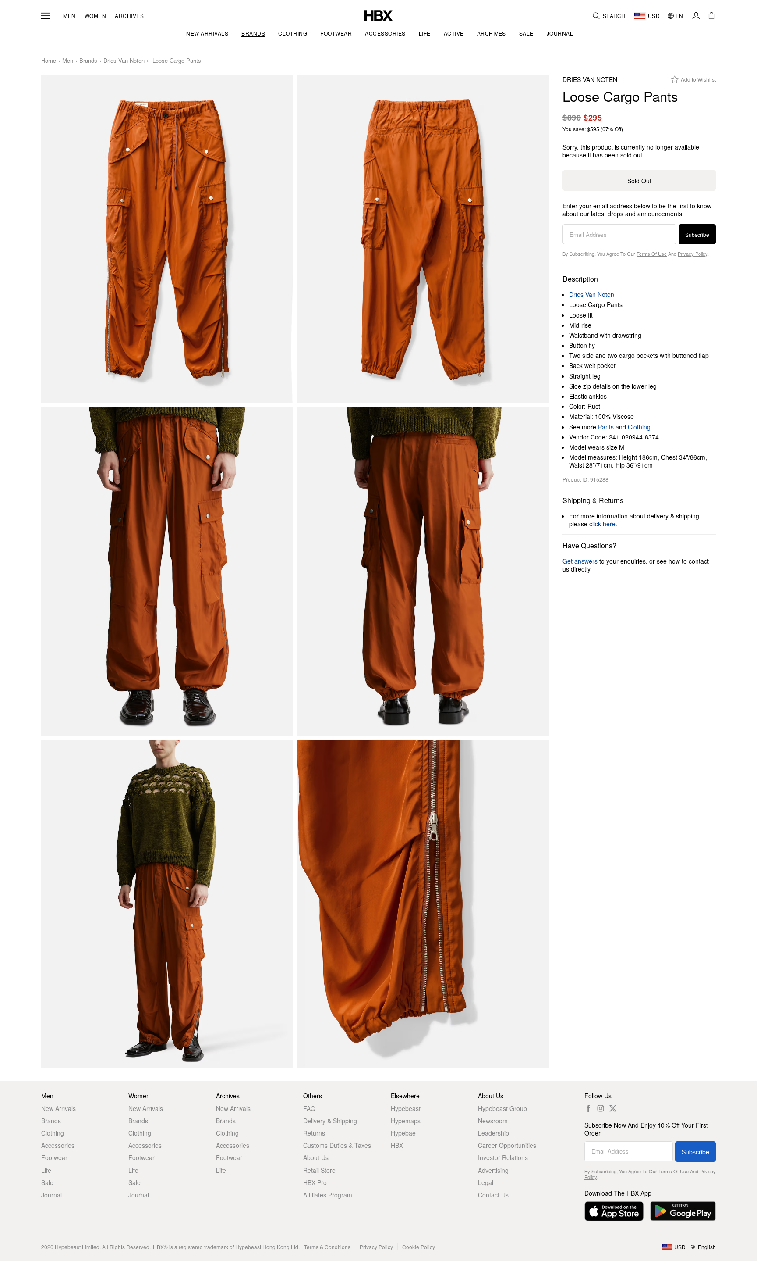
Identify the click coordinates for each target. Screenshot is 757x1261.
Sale (47, 1182)
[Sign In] (696, 15)
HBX (397, 1145)
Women (95, 15)
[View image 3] (167, 571)
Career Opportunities (507, 1145)
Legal (485, 1182)
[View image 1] (167, 239)
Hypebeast (406, 1108)
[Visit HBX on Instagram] (601, 1108)
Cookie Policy (418, 1246)
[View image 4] (423, 571)
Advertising (493, 1170)
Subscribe (697, 234)
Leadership (493, 1133)
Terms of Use (652, 253)
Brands (88, 60)
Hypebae (403, 1133)
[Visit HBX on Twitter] (613, 1108)
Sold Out (639, 180)
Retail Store (319, 1170)
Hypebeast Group (502, 1108)
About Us (316, 1157)
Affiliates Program (327, 1195)
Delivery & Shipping (330, 1121)
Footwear (54, 1157)
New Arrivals (58, 1108)
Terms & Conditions (327, 1246)
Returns (314, 1133)
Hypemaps (406, 1121)
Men (69, 15)
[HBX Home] (378, 15)
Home (48, 60)
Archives (129, 15)
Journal (51, 1195)
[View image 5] (167, 904)
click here (602, 523)
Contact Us (493, 1195)
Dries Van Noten (124, 60)
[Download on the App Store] (614, 1211)
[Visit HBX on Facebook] (588, 1108)
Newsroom (493, 1121)
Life (46, 1170)
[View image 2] (423, 239)
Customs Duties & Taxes (337, 1145)
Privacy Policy (692, 253)
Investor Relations (503, 1157)
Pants (606, 426)
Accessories (57, 1145)
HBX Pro (315, 1182)
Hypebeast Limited (77, 1246)
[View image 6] (423, 904)
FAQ (309, 1108)
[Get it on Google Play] (683, 1211)
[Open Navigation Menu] (45, 15)
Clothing (639, 426)
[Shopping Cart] (711, 15)
